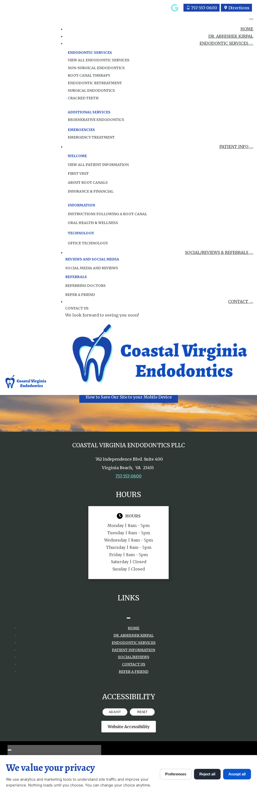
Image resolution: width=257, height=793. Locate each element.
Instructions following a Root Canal (107, 214)
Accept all (237, 774)
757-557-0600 (128, 475)
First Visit (78, 173)
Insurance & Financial (90, 191)
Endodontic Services (224, 43)
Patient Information (133, 650)
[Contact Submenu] (251, 303)
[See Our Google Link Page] (174, 8)
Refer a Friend (133, 671)
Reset (142, 712)
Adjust (115, 712)
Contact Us (77, 308)
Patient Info (234, 146)
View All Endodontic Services (99, 60)
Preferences (175, 774)
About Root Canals (88, 182)
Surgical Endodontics (91, 90)
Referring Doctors (85, 285)
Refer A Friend (80, 294)
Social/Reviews (133, 657)
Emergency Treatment (91, 137)
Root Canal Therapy (89, 75)
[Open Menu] (251, 19)
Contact (238, 301)
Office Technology (88, 243)
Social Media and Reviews (91, 268)
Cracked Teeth (83, 98)
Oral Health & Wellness (93, 223)
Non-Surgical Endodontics (96, 68)
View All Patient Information (98, 164)
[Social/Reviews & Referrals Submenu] (251, 254)
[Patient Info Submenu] (251, 148)
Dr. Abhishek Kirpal (230, 36)
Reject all (207, 774)
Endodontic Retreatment (95, 83)
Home (246, 28)
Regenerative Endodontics (96, 119)
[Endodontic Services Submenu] (251, 45)
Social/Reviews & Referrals (217, 252)
